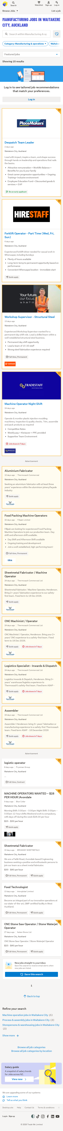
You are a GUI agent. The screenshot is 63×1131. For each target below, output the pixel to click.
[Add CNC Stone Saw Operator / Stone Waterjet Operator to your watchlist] (58, 923)
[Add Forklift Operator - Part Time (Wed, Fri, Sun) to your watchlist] (58, 202)
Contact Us (29, 1107)
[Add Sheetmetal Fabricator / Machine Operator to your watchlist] (58, 571)
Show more (8, 1035)
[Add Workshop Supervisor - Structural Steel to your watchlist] (58, 288)
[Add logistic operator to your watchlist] (58, 762)
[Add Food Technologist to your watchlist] (58, 886)
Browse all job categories (31, 1047)
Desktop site (7, 1107)
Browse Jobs (8, 10)
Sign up (48, 5)
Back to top (33, 996)
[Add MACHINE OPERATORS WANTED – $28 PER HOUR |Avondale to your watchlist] (58, 792)
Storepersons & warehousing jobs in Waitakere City (30, 1024)
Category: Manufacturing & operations (24, 43)
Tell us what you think (16, 1100)
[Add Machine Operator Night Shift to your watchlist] (58, 375)
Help (19, 1107)
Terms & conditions (46, 1107)
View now (17, 1079)
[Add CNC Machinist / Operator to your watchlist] (58, 619)
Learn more (12, 1096)
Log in (56, 5)
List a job (56, 10)
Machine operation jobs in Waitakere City (25, 1015)
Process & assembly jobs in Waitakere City (26, 1019)
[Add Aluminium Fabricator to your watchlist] (58, 469)
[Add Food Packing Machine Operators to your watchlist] (58, 514)
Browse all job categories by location (31, 1050)
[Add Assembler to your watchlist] (58, 709)
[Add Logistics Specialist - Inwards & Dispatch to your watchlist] (58, 664)
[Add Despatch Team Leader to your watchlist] (58, 111)
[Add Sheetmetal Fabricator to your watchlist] (58, 844)
